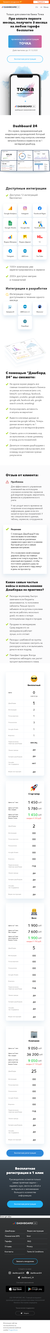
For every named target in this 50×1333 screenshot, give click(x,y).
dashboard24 (36, 1273)
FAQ (29, 1241)
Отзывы (8, 1246)
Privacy (30, 1246)
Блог (29, 1236)
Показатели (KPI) (12, 1236)
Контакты (9, 1251)
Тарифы (8, 1241)
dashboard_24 (28, 1277)
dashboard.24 (18, 1273)
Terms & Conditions (35, 1251)
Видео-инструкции (35, 1231)
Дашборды (10, 1231)
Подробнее (13, 1330)
